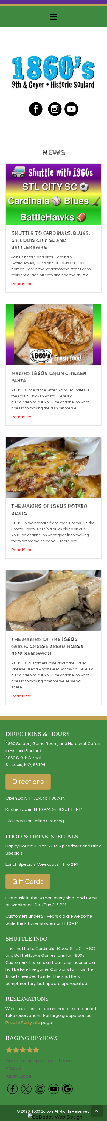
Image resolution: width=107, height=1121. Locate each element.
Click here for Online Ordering (34, 821)
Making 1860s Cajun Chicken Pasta (48, 377)
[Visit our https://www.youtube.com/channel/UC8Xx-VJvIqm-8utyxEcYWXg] (53, 1088)
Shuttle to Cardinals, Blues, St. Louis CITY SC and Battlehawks (50, 240)
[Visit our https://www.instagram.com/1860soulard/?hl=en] (55, 109)
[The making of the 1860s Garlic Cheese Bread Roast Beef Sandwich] (53, 600)
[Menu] (53, 17)
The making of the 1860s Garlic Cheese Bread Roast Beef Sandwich (47, 646)
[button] (97, 1111)
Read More (21, 284)
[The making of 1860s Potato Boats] (53, 467)
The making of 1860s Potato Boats (49, 510)
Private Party (18, 1022)
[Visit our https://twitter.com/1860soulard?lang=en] (26, 1088)
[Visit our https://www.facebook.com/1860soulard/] (36, 109)
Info (36, 1022)
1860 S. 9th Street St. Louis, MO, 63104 (25, 761)
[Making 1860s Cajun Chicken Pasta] (53, 334)
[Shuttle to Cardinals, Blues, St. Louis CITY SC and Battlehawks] (53, 194)
